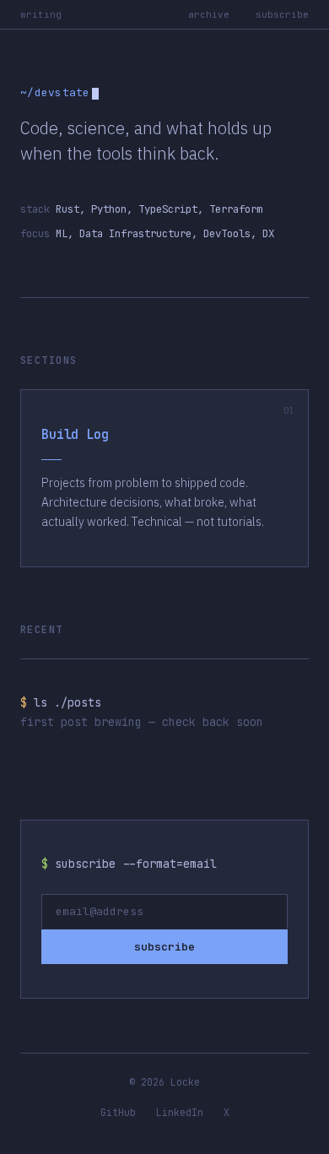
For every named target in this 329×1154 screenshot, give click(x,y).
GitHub (118, 1112)
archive (208, 14)
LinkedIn (179, 1112)
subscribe (282, 14)
